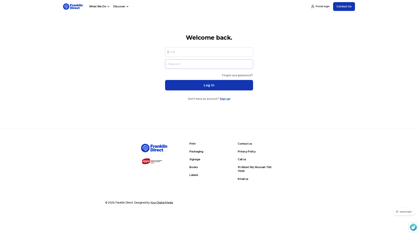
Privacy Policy (247, 151)
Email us (243, 178)
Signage (194, 159)
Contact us (245, 143)
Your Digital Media (161, 202)
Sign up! (225, 98)
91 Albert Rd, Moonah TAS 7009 (255, 169)
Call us (242, 159)
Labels (193, 175)
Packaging (196, 151)
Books (193, 167)
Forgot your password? (237, 75)
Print (192, 143)
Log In (209, 85)
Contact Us (344, 6)
